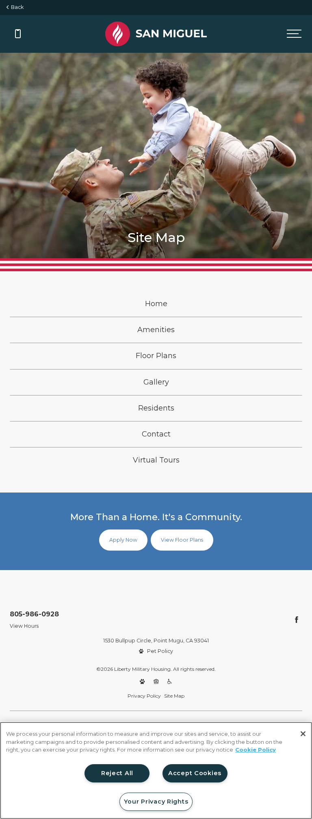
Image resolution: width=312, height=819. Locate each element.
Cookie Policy (255, 749)
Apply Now (123, 540)
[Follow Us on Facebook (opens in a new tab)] (296, 619)
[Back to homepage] (156, 34)
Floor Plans (156, 355)
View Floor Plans (182, 540)
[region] (156, 770)
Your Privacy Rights (156, 801)
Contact (156, 434)
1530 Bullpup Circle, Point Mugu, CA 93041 (156, 640)
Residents (156, 408)
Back (16, 7)
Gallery (156, 382)
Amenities (156, 329)
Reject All (117, 773)
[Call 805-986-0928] (18, 34)
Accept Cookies (194, 773)
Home (156, 303)
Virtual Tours (156, 460)
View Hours (24, 626)
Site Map (174, 696)
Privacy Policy (144, 696)
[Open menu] (294, 34)
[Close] (303, 734)
